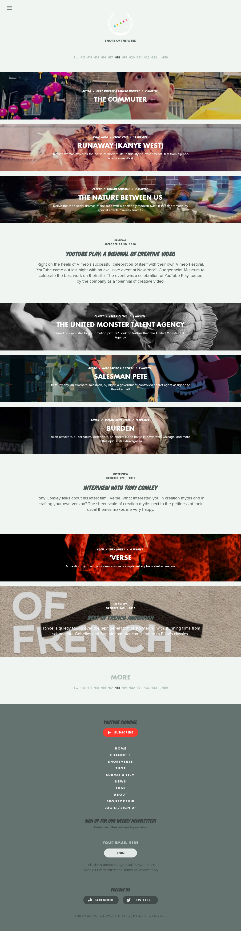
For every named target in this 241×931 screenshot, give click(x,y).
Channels (120, 755)
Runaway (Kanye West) (121, 145)
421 (139, 57)
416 (103, 57)
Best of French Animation (121, 617)
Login (110, 808)
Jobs (121, 788)
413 (82, 57)
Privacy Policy (105, 870)
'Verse (120, 557)
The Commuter (120, 99)
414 (89, 57)
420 (132, 57)
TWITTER (143, 900)
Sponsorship (120, 801)
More (121, 677)
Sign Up (128, 808)
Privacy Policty (132, 916)
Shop (120, 768)
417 (110, 57)
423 (154, 57)
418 (117, 57)
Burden (120, 428)
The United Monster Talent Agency (120, 324)
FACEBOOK (104, 900)
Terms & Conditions (155, 916)
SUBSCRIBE (123, 732)
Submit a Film (120, 775)
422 (146, 57)
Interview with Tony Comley (120, 487)
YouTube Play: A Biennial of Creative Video (120, 253)
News (120, 781)
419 (124, 57)
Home (120, 748)
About (120, 794)
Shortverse (120, 761)
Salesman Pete (120, 376)
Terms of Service (136, 870)
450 (165, 57)
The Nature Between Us (120, 197)
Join (121, 853)
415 (96, 57)
